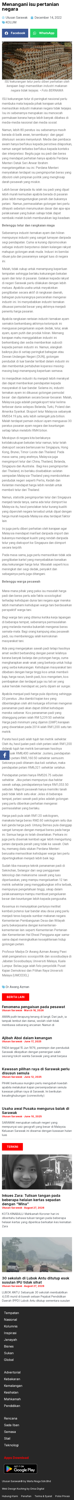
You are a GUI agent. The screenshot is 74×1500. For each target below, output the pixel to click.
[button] (15, 33)
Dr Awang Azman (17, 987)
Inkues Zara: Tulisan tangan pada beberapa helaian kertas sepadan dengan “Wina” (31, 1199)
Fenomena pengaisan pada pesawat (33, 1007)
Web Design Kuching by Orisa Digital (23, 1488)
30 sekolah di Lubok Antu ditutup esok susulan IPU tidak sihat (35, 1280)
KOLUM (11, 22)
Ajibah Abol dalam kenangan (27, 1038)
